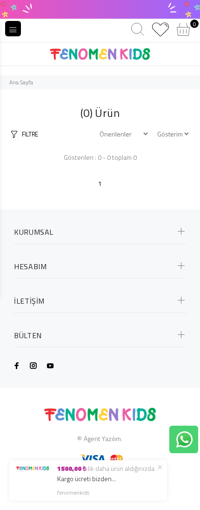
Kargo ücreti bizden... (86, 478)
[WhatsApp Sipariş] (184, 438)
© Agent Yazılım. (99, 438)
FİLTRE (30, 134)
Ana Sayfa (21, 82)
